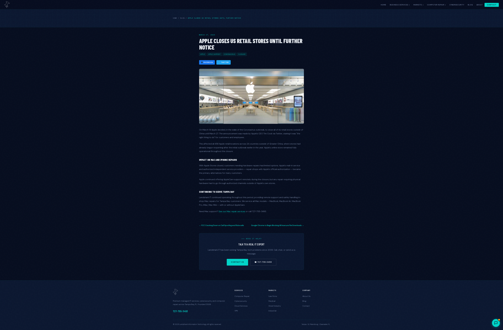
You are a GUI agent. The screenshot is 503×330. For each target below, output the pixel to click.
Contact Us (237, 262)
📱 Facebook (207, 62)
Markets (417, 5)
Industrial (272, 311)
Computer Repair (435, 5)
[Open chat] (496, 323)
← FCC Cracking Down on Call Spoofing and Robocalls (221, 225)
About (479, 5)
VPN (236, 311)
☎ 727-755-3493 (263, 262)
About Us (306, 296)
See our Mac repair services (232, 211)
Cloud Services (241, 306)
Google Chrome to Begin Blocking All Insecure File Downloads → (277, 225)
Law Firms (273, 296)
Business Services (399, 5)
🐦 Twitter (223, 62)
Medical (272, 301)
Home (383, 5)
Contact (492, 5)
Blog (470, 5)
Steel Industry (275, 306)
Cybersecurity (456, 5)
